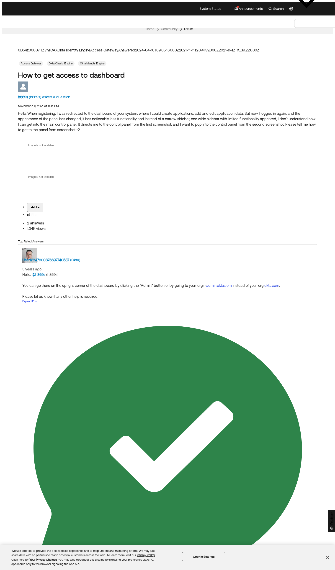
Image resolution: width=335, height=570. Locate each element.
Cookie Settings (203, 556)
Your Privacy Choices (43, 559)
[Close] (328, 557)
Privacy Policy (146, 555)
